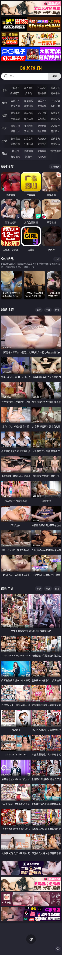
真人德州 (28, 87)
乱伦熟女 (42, 118)
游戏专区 (55, 87)
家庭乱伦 (28, 138)
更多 (57, 309)
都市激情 (15, 138)
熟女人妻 (15, 105)
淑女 (48, 588)
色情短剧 (42, 156)
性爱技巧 (55, 143)
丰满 (39, 588)
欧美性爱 (55, 113)
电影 (4, 115)
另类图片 (55, 131)
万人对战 (42, 87)
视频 (4, 103)
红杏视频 (15, 156)
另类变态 (55, 118)
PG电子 (15, 87)
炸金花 (28, 93)
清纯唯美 (28, 131)
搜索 (54, 76)
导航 (4, 153)
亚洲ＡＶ (15, 100)
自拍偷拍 (28, 100)
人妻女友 (42, 138)
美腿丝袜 (15, 131)
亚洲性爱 (15, 113)
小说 (4, 141)
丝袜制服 (28, 105)
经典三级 (28, 118)
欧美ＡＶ (42, 100)
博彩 (4, 90)
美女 (39, 309)
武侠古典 (55, 138)
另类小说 (28, 143)
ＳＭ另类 (55, 105)
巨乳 (48, 309)
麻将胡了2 (15, 93)
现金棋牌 (42, 93)
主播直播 (42, 105)
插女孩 (15, 151)
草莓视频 (42, 151)
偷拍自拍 (28, 113)
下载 (57, 259)
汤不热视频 (55, 151)
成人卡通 (42, 113)
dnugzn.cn (31, 68)
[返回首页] (58, 949)
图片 (4, 128)
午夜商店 (28, 151)
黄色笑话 (42, 143)
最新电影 (7, 588)
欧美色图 (42, 125)
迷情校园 (15, 143)
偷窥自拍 (15, 125)
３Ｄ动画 (55, 100)
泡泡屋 (28, 156)
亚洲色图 (28, 125)
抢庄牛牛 (55, 93)
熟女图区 (42, 131)
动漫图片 (55, 125)
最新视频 (7, 310)
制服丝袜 (15, 118)
